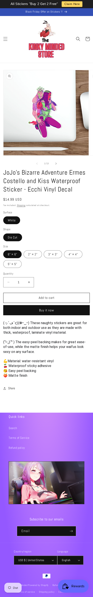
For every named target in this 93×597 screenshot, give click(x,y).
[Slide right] (56, 163)
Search (13, 428)
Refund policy (17, 448)
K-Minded (23, 585)
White (12, 220)
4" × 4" (73, 254)
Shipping (21, 205)
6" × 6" (12, 254)
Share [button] (11, 388)
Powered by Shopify (38, 585)
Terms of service (26, 591)
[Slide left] (37, 163)
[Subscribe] (71, 531)
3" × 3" (53, 254)
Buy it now (46, 310)
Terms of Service (19, 438)
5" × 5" (12, 264)
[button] (5, 39)
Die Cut (13, 237)
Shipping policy (47, 591)
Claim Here (72, 4)
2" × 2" (32, 254)
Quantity (8, 273)
